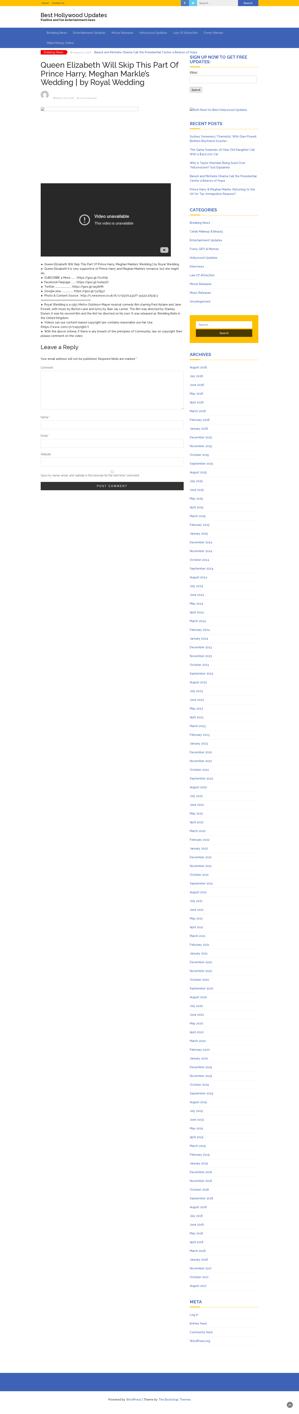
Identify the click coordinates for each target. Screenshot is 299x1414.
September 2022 (201, 778)
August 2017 (198, 1285)
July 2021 (196, 901)
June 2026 (197, 385)
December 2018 (201, 1172)
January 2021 (199, 953)
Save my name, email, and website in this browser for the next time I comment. (90, 475)
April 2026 (197, 402)
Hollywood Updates (153, 32)
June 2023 (197, 699)
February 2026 (200, 419)
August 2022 (198, 787)
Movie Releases (122, 32)
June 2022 (197, 804)
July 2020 (196, 1006)
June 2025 (197, 489)
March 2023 (198, 726)
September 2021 (201, 883)
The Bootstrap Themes (174, 1399)
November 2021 (201, 866)
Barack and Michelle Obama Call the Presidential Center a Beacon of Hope (145, 52)
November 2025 (201, 446)
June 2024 (197, 594)
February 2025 (200, 524)
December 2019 (201, 1067)
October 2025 (199, 454)
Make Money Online (60, 43)
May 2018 (196, 1233)
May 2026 (196, 393)
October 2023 (199, 664)
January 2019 (199, 1163)
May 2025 (196, 498)
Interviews (197, 266)
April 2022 (196, 822)
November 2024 (201, 551)
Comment (47, 367)
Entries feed (198, 1323)
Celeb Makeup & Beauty (206, 231)
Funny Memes (213, 32)
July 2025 (196, 481)
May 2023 (196, 708)
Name (45, 417)
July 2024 (196, 586)
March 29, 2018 (65, 98)
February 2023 (200, 734)
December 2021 (201, 857)
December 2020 (201, 962)
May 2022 (196, 813)
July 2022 (196, 796)
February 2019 (200, 1154)
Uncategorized (200, 301)
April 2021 (196, 927)
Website (46, 454)
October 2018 (199, 1189)
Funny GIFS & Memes (204, 249)
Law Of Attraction (185, 32)
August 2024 (198, 577)
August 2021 (198, 892)
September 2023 (201, 673)
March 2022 (198, 831)
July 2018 (196, 1215)
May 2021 (196, 918)
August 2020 (198, 997)
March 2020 (198, 1041)
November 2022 (201, 761)
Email (45, 435)
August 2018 (198, 1207)
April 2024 (197, 612)
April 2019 (196, 1137)
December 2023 (201, 647)
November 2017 (201, 1268)
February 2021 (199, 944)
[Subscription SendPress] (224, 83)
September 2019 (201, 1093)
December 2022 (201, 752)
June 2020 (197, 1014)
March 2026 (198, 411)
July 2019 (196, 1111)
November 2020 (201, 971)
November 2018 (201, 1181)
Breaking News (57, 32)
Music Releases (200, 292)
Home (45, 3)
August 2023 (198, 682)
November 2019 (201, 1076)
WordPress (133, 1399)
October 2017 (199, 1277)
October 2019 (199, 1084)
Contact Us (58, 3)
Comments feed (201, 1332)
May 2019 (196, 1128)
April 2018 (196, 1242)
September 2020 (201, 988)
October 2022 (199, 769)
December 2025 (201, 437)
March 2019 (198, 1146)
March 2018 (198, 1250)
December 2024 (201, 542)
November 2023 (201, 656)
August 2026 (198, 367)
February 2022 (200, 839)
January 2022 (199, 848)
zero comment (88, 98)
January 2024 (199, 638)
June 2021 (197, 909)
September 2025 (201, 463)
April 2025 (196, 507)
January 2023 (199, 743)
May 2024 (196, 603)
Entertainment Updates (89, 32)
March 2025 (198, 516)
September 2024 (201, 568)
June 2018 (197, 1224)
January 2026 (199, 428)
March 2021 (197, 936)
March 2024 (198, 621)
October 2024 (199, 559)
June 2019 (197, 1119)
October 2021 (199, 874)
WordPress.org (200, 1341)
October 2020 (199, 979)
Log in (194, 1314)
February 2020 (200, 1049)
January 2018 (199, 1259)
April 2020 (197, 1032)
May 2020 (196, 1023)
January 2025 (199, 533)
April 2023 (196, 717)
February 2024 (200, 629)
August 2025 (198, 472)
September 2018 (201, 1198)
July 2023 (196, 691)
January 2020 (199, 1058)
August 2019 (198, 1102)
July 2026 (196, 376)
